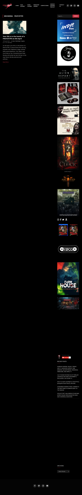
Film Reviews (22, 5)
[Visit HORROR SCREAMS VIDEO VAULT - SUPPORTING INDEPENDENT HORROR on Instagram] (58, 220)
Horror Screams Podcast (52, 6)
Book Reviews (29, 5)
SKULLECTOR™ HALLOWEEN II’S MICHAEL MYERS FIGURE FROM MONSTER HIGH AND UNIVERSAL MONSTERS (68, 395)
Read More (6, 62)
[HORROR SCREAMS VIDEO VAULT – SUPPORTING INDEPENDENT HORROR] (7, 5)
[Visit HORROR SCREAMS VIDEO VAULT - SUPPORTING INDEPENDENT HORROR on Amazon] (66, 220)
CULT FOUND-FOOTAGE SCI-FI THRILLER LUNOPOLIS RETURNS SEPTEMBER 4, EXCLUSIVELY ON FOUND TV (67, 376)
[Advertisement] (68, 321)
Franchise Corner (36, 5)
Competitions (45, 5)
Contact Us (61, 5)
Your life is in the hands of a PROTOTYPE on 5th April (14, 37)
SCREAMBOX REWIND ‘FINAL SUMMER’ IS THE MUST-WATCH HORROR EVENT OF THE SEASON (68, 388)
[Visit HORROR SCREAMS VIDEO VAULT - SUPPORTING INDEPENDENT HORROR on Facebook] (60, 220)
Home (17, 5)
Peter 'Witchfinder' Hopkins (19, 41)
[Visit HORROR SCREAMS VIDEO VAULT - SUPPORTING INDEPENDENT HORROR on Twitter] (63, 220)
